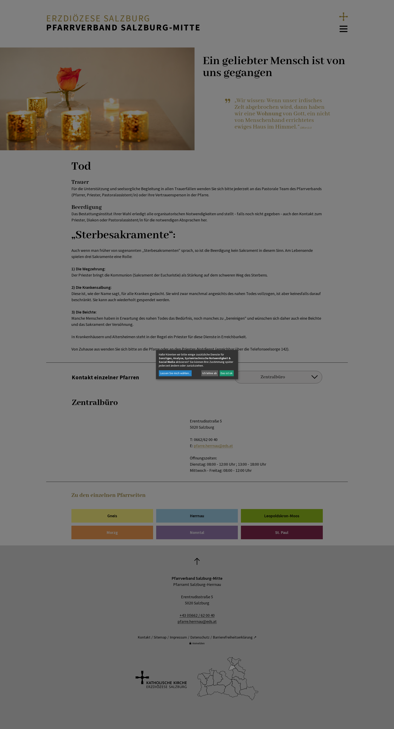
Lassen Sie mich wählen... (175, 373)
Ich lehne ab (209, 373)
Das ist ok (227, 373)
